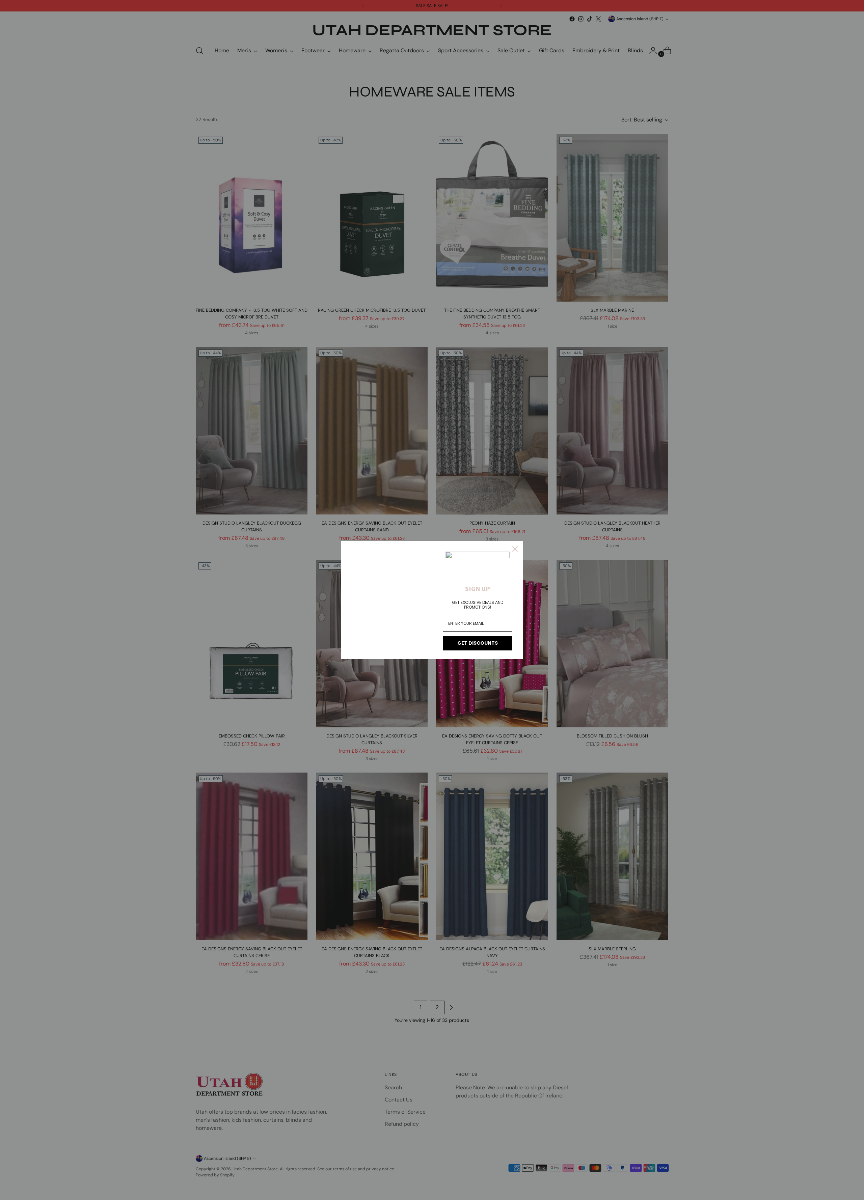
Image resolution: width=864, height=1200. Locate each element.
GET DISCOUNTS (477, 643)
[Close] (515, 549)
